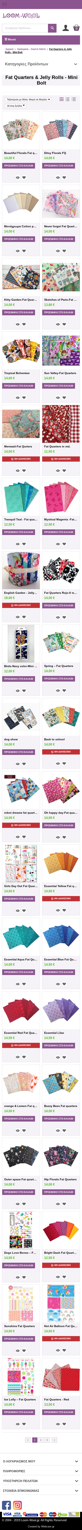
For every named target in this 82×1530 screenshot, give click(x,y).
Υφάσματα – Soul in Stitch (31, 49)
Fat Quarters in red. (57, 446)
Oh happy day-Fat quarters (61, 812)
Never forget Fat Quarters (61, 226)
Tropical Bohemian (17, 373)
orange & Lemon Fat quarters (21, 1106)
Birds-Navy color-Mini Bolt (21, 666)
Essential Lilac (54, 1032)
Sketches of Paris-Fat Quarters (61, 299)
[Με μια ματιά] (17, 177)
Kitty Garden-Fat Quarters (21, 299)
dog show (11, 739)
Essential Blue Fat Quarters (61, 959)
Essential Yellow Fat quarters (61, 886)
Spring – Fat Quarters (58, 666)
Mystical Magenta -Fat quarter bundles (61, 519)
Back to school (54, 739)
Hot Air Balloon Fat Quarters (61, 1326)
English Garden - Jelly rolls (21, 592)
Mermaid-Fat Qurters (18, 446)
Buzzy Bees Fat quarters (60, 1106)
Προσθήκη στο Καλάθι (18, 165)
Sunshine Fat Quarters (19, 1326)
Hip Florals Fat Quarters (60, 1179)
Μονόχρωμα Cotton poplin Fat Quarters (21, 226)
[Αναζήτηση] (52, 28)
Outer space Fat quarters (21, 1179)
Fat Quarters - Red (56, 1399)
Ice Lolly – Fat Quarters (20, 1399)
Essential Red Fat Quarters (21, 1032)
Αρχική (9, 49)
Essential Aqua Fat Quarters (21, 959)
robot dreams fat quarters (21, 812)
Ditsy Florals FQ (55, 153)
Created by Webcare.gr (41, 1526)
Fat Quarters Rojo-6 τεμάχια (61, 592)
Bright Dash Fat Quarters (61, 1252)
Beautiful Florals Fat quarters (21, 153)
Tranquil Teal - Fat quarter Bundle (21, 519)
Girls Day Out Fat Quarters (21, 886)
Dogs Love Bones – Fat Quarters (21, 1252)
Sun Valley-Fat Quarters (60, 373)
